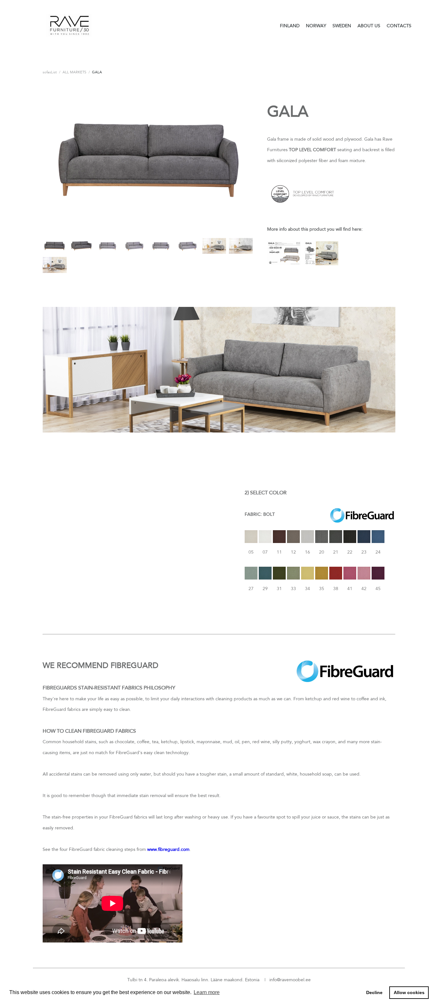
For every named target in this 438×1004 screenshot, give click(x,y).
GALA (97, 72)
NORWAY (316, 26)
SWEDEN (342, 26)
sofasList (50, 72)
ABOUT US (369, 26)
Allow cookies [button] (409, 992)
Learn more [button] (207, 992)
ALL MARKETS (74, 72)
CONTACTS (399, 26)
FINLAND (289, 26)
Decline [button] (374, 992)
